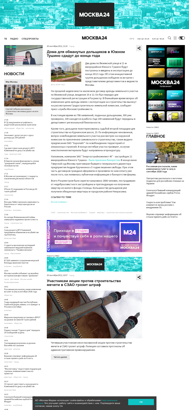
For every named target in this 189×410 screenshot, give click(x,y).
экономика (8, 141)
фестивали (14, 279)
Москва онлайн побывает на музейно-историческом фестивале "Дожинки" (21, 274)
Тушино (92, 212)
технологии (8, 195)
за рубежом (8, 169)
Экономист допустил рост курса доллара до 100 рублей (18, 136)
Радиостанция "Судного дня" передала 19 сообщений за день (22, 331)
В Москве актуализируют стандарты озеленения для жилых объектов (21, 177)
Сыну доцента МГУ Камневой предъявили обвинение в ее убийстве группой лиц (21, 232)
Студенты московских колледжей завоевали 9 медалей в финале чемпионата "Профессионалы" (19, 247)
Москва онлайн (26, 279)
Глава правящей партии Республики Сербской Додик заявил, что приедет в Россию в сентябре (22, 304)
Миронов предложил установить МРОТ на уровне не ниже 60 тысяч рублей (22, 318)
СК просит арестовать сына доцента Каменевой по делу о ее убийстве (21, 385)
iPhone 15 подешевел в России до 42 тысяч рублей (20, 190)
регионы (16, 349)
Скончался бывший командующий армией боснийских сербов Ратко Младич (19, 399)
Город (71, 46)
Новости (14, 73)
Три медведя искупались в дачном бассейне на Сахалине (19, 344)
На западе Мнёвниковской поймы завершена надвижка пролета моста (21, 218)
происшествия (15, 154)
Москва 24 (94, 38)
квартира (100, 212)
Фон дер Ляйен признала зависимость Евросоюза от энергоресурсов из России (21, 204)
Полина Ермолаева (11, 282)
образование (9, 128)
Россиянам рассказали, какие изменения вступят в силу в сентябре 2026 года (22, 290)
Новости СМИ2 (53, 256)
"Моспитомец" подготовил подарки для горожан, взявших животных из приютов (22, 371)
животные (8, 349)
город (6, 182)
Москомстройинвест (59, 202)
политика (7, 210)
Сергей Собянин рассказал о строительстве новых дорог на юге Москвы (22, 111)
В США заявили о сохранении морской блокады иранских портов (21, 261)
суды (6, 154)
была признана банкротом (104, 160)
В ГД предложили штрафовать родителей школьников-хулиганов (20, 123)
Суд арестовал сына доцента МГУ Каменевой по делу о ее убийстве (19, 149)
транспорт (8, 362)
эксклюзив (29, 128)
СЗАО (53, 212)
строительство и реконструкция (119, 212)
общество (20, 128)
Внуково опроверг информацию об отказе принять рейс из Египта (20, 357)
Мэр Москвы (12, 82)
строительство (16, 223)
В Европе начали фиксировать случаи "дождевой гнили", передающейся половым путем (21, 163)
